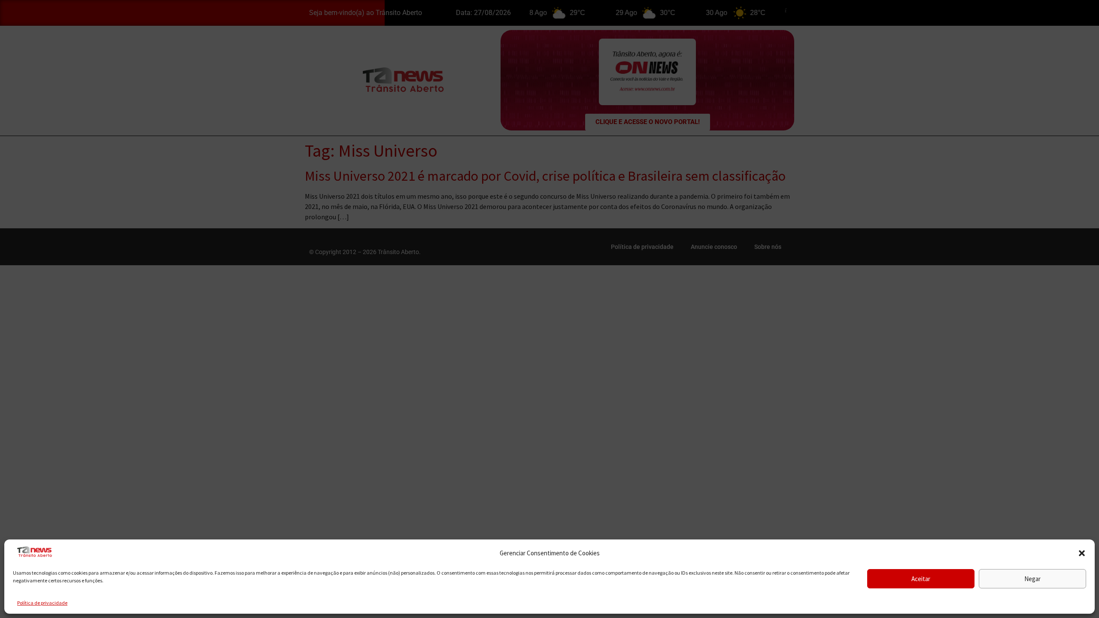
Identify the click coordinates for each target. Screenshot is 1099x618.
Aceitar (920, 579)
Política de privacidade (42, 603)
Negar (1032, 579)
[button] (1082, 553)
